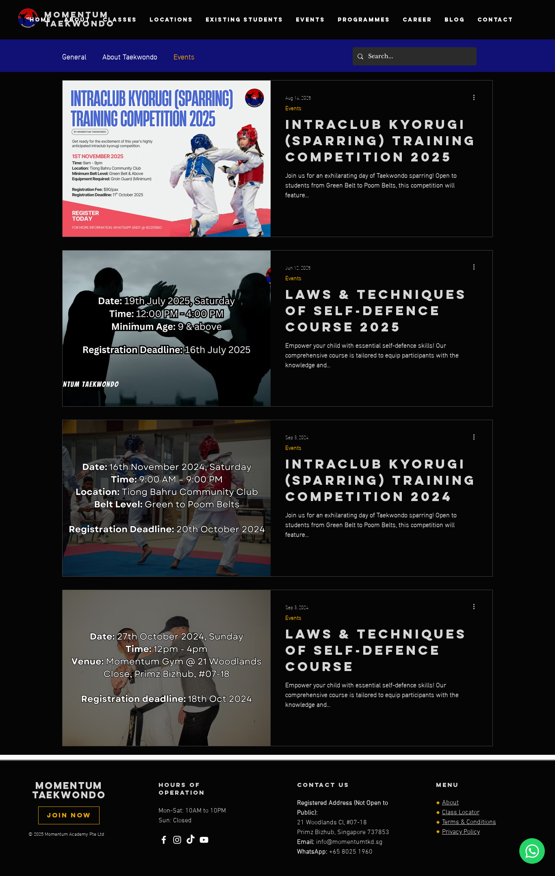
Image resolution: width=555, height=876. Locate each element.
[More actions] (476, 97)
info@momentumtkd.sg (349, 842)
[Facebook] (163, 840)
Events (184, 56)
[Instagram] (177, 840)
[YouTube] (204, 840)
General (74, 56)
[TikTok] (190, 840)
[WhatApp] (532, 851)
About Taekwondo (129, 56)
